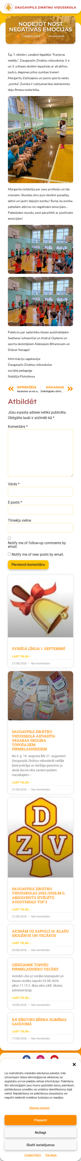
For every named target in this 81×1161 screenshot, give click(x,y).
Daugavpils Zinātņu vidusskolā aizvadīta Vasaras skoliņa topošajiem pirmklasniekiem (33, 740)
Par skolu (51, 1155)
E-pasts (15, 502)
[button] (74, 1064)
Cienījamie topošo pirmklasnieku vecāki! (35, 966)
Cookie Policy (33, 1155)
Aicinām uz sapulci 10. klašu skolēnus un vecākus (40, 933)
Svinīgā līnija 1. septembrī (38, 648)
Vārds (14, 484)
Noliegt (40, 1133)
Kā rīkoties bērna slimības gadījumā (39, 1021)
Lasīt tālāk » (21, 656)
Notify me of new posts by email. (38, 554)
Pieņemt (40, 1120)
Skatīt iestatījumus (40, 1145)
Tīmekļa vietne (19, 520)
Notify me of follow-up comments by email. (37, 544)
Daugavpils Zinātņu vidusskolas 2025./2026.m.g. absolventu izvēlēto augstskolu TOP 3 (38, 895)
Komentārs (18, 426)
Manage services (39, 1108)
